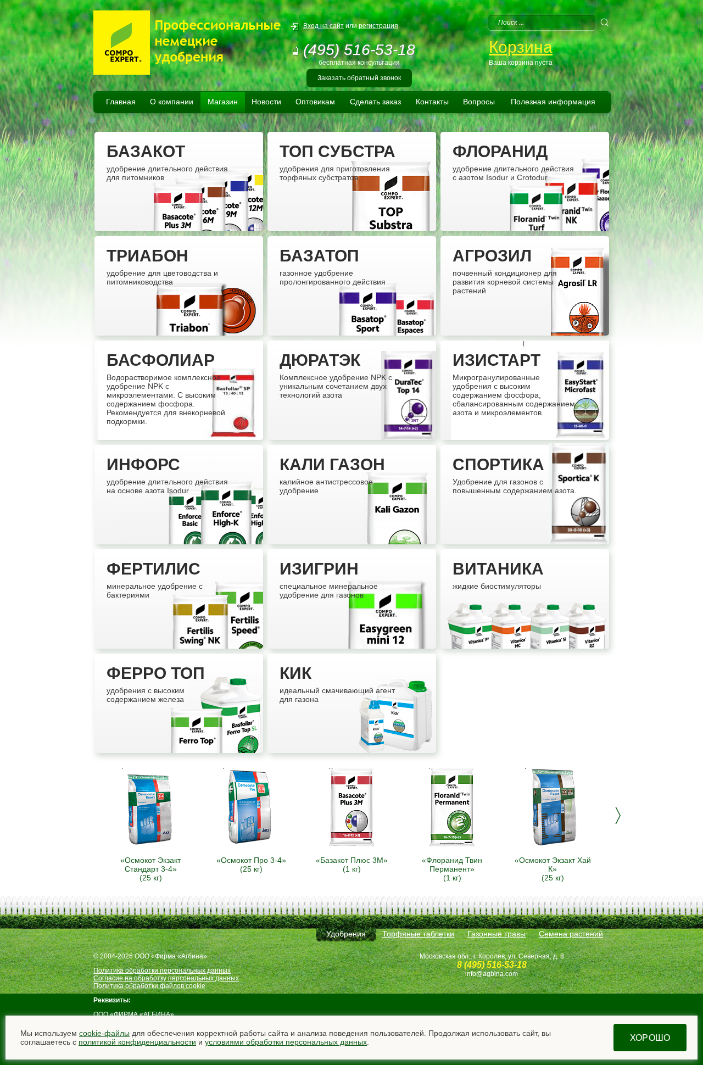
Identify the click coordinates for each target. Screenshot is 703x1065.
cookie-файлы (104, 1033)
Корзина (521, 47)
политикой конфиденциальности (137, 1042)
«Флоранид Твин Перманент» (452, 864)
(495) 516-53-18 (359, 49)
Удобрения (346, 933)
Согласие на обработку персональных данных (166, 978)
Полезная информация (553, 101)
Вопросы (479, 101)
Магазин (223, 101)
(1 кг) (352, 869)
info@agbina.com (491, 974)
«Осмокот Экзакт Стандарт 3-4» (150, 864)
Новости (266, 101)
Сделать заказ (375, 101)
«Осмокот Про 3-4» (251, 860)
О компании (171, 101)
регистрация (378, 26)
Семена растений (571, 933)
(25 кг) (151, 877)
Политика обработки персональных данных (162, 970)
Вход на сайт (323, 26)
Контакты (432, 101)
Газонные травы (496, 933)
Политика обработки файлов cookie (149, 986)
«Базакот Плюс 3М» (352, 860)
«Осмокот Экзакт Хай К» (553, 864)
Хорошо (650, 1037)
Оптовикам (315, 101)
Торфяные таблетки (418, 933)
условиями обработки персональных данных (286, 1042)
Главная (121, 101)
